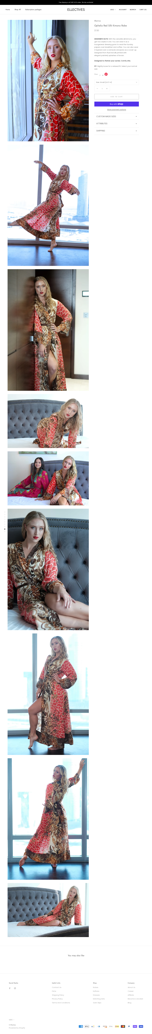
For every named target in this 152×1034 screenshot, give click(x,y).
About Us (131, 987)
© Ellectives (12, 1025)
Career (131, 991)
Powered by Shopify (17, 1028)
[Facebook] (100, 75)
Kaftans (96, 991)
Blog (129, 1003)
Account (123, 9)
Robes (95, 987)
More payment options (116, 109)
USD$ (112, 10)
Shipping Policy (58, 995)
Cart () (143, 9)
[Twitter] (102, 75)
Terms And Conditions (61, 1003)
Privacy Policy (57, 999)
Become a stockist (135, 999)
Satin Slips (97, 1003)
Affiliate (131, 995)
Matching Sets (99, 999)
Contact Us (56, 987)
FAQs (54, 991)
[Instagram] (15, 988)
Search (133, 9)
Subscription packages (33, 9)
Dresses (96, 995)
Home (8, 9)
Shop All (18, 9)
